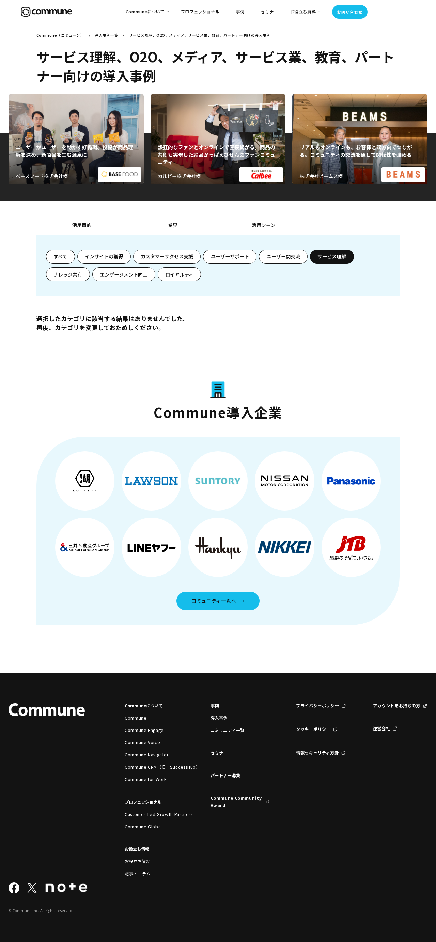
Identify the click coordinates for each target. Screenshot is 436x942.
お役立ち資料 (138, 861)
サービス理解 (331, 256)
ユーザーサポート (230, 256)
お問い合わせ (349, 12)
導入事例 (219, 718)
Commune (135, 718)
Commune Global (143, 826)
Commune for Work (146, 779)
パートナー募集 (225, 775)
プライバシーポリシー (317, 706)
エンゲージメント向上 (123, 274)
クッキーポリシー (313, 729)
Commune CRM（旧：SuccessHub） (154, 767)
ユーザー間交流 (283, 256)
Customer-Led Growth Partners (154, 814)
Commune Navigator (147, 755)
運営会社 (381, 728)
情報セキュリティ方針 (317, 753)
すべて (60, 256)
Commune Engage (144, 730)
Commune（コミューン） (60, 35)
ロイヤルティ (179, 274)
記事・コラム (138, 873)
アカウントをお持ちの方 (396, 706)
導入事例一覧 (106, 35)
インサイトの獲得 (104, 256)
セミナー (269, 12)
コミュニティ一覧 (228, 730)
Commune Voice (142, 742)
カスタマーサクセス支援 (167, 256)
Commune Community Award (236, 801)
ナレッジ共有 (67, 274)
